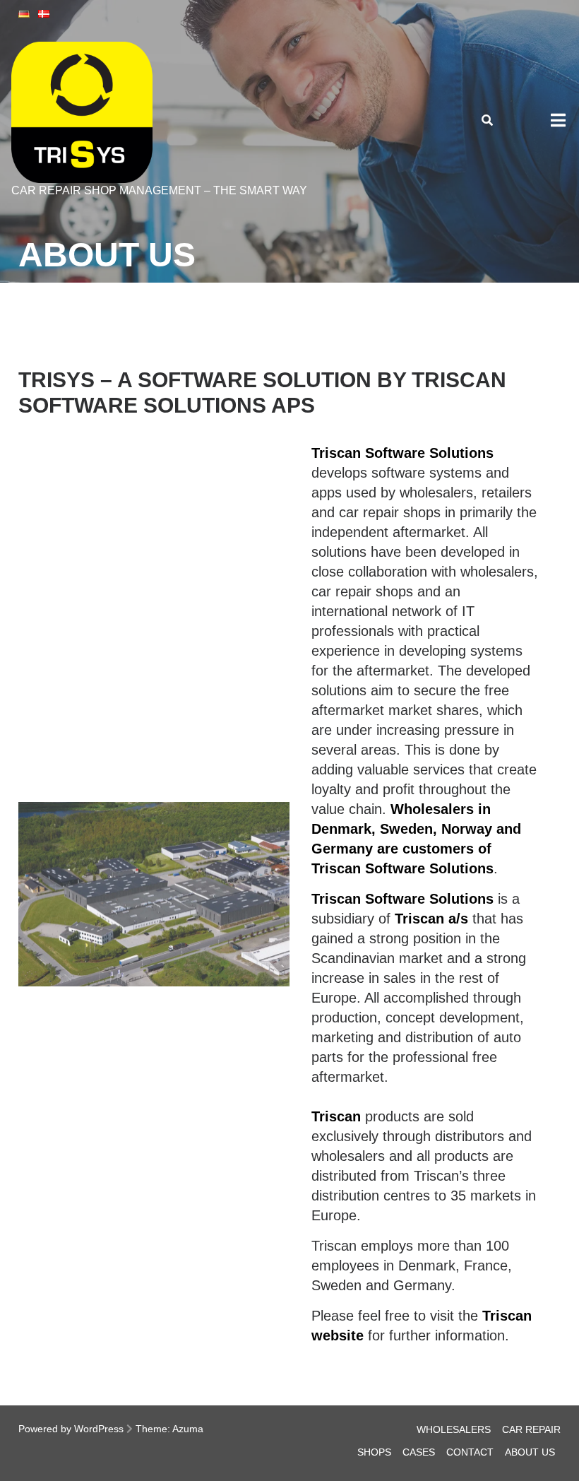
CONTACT (470, 1452)
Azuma (187, 1428)
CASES (418, 1452)
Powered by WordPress (71, 1428)
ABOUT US (530, 1452)
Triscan (336, 1116)
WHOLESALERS (454, 1429)
